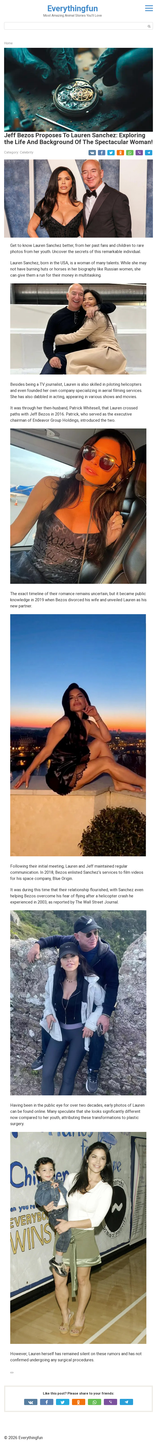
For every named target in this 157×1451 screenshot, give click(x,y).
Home (8, 43)
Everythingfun (72, 8)
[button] (78, 89)
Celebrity (26, 152)
